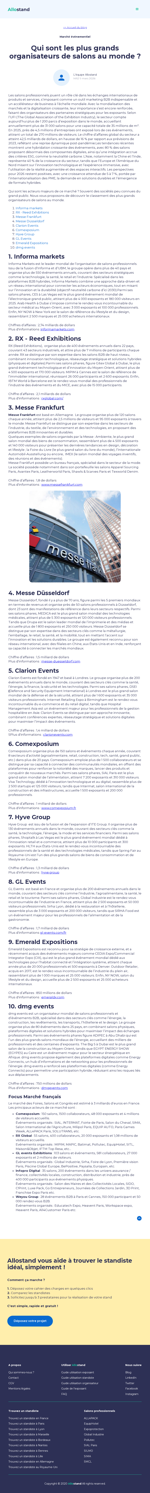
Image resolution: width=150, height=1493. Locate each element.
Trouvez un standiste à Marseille (28, 1434)
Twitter (129, 1383)
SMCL (88, 1461)
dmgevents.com (54, 1088)
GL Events (23, 238)
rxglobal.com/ (52, 398)
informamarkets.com (57, 329)
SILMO (88, 1450)
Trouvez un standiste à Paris (26, 1423)
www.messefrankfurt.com (61, 484)
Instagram (131, 1394)
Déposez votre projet (30, 1321)
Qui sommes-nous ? (21, 1372)
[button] (137, 9)
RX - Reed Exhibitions (32, 212)
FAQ (64, 1394)
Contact (13, 1377)
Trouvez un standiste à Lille (25, 1456)
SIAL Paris (90, 1445)
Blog (128, 1372)
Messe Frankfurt (29, 217)
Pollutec (89, 1440)
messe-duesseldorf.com (60, 661)
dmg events (25, 247)
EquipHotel (91, 1423)
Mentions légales (19, 1388)
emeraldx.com (52, 997)
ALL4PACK (91, 1418)
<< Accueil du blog (75, 27)
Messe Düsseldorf (30, 221)
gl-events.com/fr (53, 932)
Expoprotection (94, 1429)
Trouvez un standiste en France (28, 1418)
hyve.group (50, 872)
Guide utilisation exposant (77, 1372)
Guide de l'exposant (73, 1388)
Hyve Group (25, 234)
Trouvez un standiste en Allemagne (31, 1461)
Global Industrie (94, 1434)
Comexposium (27, 230)
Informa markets (29, 208)
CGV (11, 1383)
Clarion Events (27, 225)
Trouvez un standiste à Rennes (28, 1450)
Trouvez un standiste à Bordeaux (29, 1440)
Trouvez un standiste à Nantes (27, 1445)
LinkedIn (130, 1377)
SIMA (87, 1456)
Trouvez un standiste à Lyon (26, 1429)
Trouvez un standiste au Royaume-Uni (32, 1467)
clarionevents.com (58, 734)
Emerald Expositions (32, 243)
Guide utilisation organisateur (79, 1383)
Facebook (131, 1388)
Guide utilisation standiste (77, 1377)
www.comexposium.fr (58, 808)
